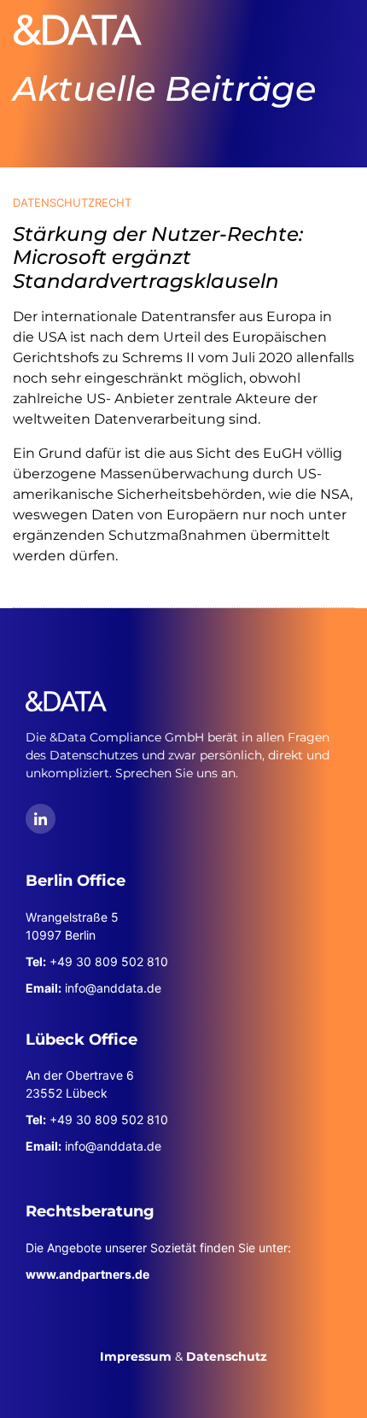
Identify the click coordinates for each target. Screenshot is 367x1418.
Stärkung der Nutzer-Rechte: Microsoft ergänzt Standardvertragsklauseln (158, 257)
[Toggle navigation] (329, 30)
